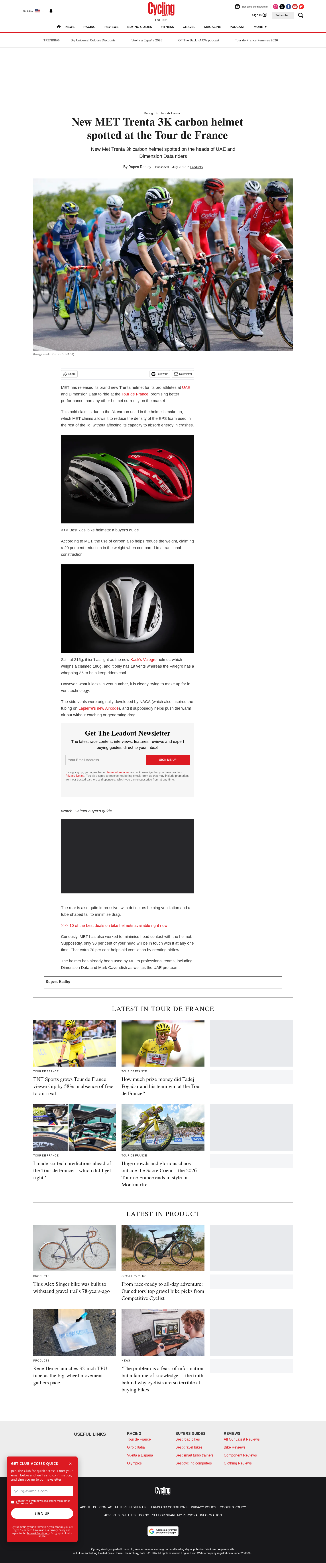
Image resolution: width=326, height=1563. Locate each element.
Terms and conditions (168, 1507)
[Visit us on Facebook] (288, 6)
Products (196, 167)
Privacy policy (203, 1507)
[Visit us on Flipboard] (301, 6)
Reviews (111, 27)
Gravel (189, 27)
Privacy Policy (57, 1530)
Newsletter (185, 374)
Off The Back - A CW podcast (198, 40)
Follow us (162, 374)
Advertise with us (120, 1515)
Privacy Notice (74, 775)
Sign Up (42, 1513)
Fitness (167, 27)
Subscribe (281, 15)
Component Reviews (240, 1455)
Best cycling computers (193, 1463)
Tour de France (170, 113)
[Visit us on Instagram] (275, 6)
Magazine (212, 27)
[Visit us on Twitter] (282, 6)
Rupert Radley (139, 167)
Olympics (134, 1463)
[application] (127, 856)
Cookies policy (233, 1507)
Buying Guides (139, 27)
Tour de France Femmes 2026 (256, 40)
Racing (89, 27)
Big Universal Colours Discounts (93, 40)
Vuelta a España (140, 1455)
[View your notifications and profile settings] (51, 11)
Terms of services (118, 772)
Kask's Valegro (143, 659)
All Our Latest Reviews (242, 1439)
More (259, 27)
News (70, 27)
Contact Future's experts (122, 1507)
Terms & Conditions (38, 1533)
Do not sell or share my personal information (180, 1515)
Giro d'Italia (136, 1447)
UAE (186, 387)
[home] (59, 27)
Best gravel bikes (188, 1447)
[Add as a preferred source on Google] (163, 1531)
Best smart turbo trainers (194, 1455)
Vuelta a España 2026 (147, 40)
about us (88, 1507)
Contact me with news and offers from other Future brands (43, 1502)
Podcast (237, 27)
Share (72, 374)
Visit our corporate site (220, 1549)
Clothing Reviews (238, 1463)
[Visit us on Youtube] (295, 6)
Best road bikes (187, 1439)
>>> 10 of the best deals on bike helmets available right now (114, 925)
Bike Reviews (234, 1447)
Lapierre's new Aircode (99, 708)
